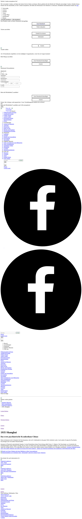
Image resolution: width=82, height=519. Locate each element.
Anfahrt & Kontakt (8, 114)
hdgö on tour (7, 128)
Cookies (3, 517)
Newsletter (6, 140)
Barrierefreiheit (7, 119)
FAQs (5, 121)
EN (5, 165)
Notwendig (5, 8)
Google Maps (6, 14)
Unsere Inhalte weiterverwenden (9, 516)
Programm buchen (8, 118)
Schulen (6, 135)
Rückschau (6, 127)
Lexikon (6, 148)
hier (77, 5)
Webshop (3, 503)
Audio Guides (7, 117)
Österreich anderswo (7, 405)
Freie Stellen (7, 158)
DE (5, 162)
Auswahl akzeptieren (6, 19)
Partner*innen (7, 157)
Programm (6, 346)
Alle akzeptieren (16, 19)
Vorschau (6, 125)
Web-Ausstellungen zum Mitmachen (13, 142)
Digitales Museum (8, 347)
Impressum (3, 497)
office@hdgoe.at (5, 494)
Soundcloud (6, 16)
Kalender (6, 134)
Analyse (4, 10)
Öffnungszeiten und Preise (7, 500)
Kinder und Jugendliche (10, 137)
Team (5, 155)
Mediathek (6, 147)
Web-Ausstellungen (9, 144)
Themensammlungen (9, 150)
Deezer (4, 18)
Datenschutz (4, 499)
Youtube (4, 11)
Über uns (6, 349)
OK (2, 106)
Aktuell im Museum (9, 124)
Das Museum (4, 506)
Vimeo (4, 13)
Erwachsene (7, 138)
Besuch (6, 343)
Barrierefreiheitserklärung (7, 514)
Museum (6, 152)
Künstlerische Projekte (9, 131)
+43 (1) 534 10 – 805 (6, 496)
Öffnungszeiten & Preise (10, 112)
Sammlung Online (8, 145)
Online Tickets (7, 115)
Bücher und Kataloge (9, 129)
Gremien (6, 154)
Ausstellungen (7, 345)
